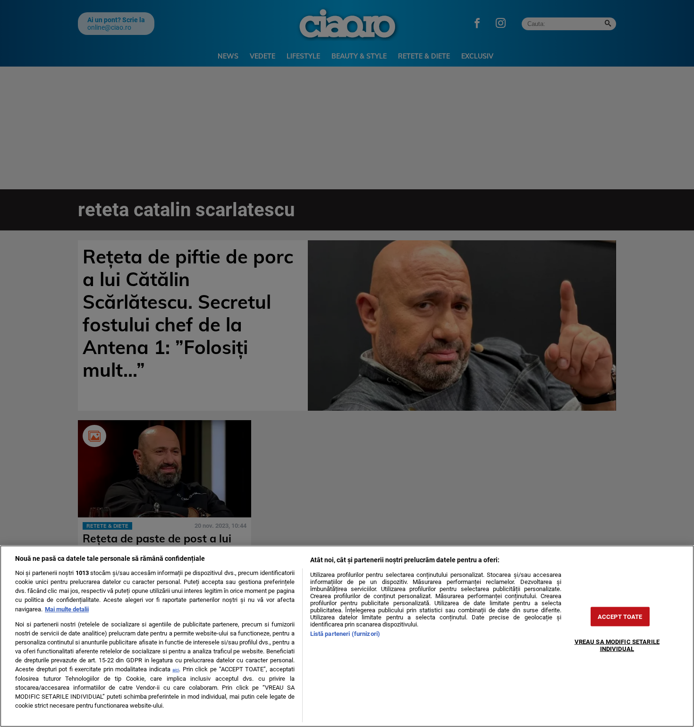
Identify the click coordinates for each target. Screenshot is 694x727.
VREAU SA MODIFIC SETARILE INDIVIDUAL (617, 645)
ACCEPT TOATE (620, 616)
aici (175, 670)
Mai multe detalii (67, 609)
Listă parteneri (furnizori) (345, 633)
